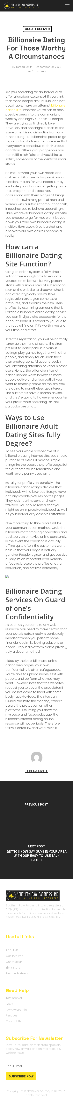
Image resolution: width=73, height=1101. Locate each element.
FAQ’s (9, 1004)
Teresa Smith (24, 67)
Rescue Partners (17, 973)
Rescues (12, 1015)
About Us (12, 950)
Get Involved (14, 956)
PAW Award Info (16, 1010)
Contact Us (13, 1021)
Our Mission (14, 962)
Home (10, 944)
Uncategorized (37, 29)
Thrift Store (13, 968)
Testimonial (14, 998)
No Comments (36, 71)
